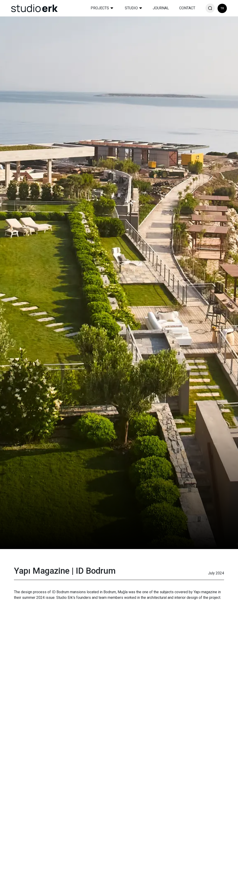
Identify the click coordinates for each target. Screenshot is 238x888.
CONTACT (187, 8)
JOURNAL (161, 8)
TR (222, 8)
